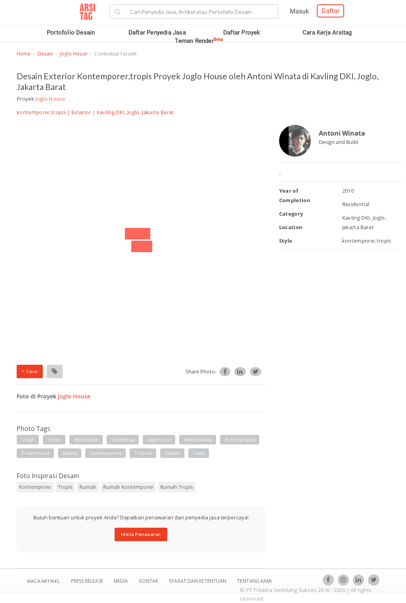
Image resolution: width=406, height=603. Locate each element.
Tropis (65, 486)
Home (24, 53)
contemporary (106, 453)
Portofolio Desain (71, 32)
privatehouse (35, 453)
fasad (199, 453)
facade (172, 453)
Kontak (149, 581)
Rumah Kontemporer (128, 486)
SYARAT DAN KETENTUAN (198, 581)
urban (28, 439)
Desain (46, 53)
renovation (86, 439)
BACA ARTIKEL (43, 581)
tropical (143, 453)
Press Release (86, 581)
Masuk (299, 11)
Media (122, 581)
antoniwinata (198, 439)
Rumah (87, 486)
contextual (123, 439)
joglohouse (159, 439)
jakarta (70, 453)
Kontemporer (35, 486)
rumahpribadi (240, 439)
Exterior (81, 112)
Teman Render (199, 40)
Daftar (330, 11)
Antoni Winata (342, 133)
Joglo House (74, 53)
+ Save (30, 371)
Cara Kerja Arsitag (327, 32)
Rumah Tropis (176, 486)
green (55, 439)
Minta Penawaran (141, 534)
